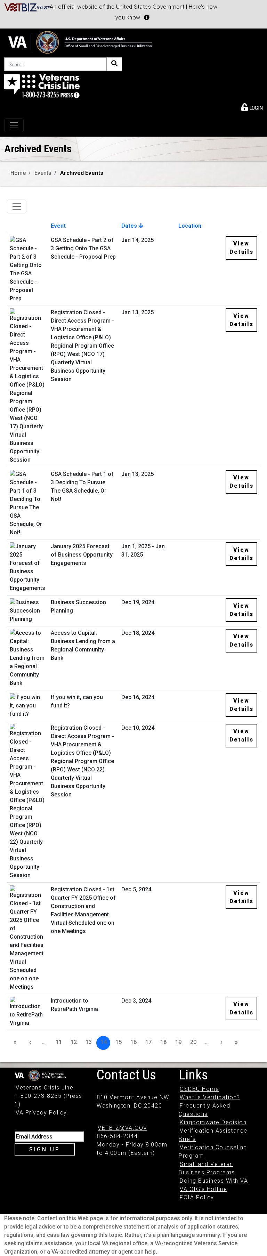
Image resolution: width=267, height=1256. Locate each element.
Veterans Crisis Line (44, 1087)
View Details (241, 247)
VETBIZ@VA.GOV (122, 1128)
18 (163, 1042)
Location (189, 225)
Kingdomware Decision (213, 1122)
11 (59, 1042)
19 (178, 1042)
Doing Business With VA (214, 1180)
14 (103, 1042)
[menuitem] (252, 106)
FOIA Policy (197, 1197)
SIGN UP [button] (44, 1149)
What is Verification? (210, 1097)
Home (18, 173)
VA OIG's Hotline (203, 1189)
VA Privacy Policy (41, 1112)
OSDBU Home (199, 1089)
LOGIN (255, 108)
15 (118, 1042)
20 (193, 1042)
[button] (147, 17)
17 (148, 1042)
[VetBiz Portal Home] (28, 6)
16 (133, 1042)
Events (42, 173)
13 (89, 1042)
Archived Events (81, 173)
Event (58, 225)
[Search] (114, 64)
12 (74, 1042)
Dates (129, 225)
